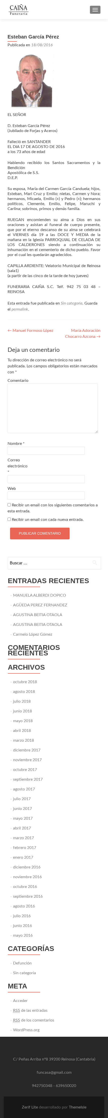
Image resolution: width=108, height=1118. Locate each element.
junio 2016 (22, 926)
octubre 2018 (25, 682)
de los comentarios (33, 1020)
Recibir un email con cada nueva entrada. (48, 520)
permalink (20, 309)
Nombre (16, 444)
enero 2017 (23, 857)
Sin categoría (71, 303)
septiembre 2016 (28, 896)
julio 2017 (22, 799)
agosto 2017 (24, 789)
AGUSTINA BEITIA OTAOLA (37, 615)
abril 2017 (22, 828)
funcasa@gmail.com (54, 1072)
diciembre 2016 (26, 867)
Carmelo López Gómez (32, 634)
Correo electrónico (17, 466)
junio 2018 (22, 711)
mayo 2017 (23, 818)
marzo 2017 (23, 838)
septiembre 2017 (28, 779)
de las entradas (30, 1010)
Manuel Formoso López (30, 331)
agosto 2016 (24, 906)
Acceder (20, 1001)
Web (12, 489)
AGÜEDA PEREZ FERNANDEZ (40, 605)
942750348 (42, 1086)
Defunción (22, 963)
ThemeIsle (77, 1107)
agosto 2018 (24, 692)
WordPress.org (26, 1030)
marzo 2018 (23, 740)
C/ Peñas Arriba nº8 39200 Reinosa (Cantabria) (54, 1059)
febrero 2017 (24, 848)
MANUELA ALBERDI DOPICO (39, 595)
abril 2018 (22, 731)
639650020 (66, 1086)
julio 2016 (22, 916)
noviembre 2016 (27, 877)
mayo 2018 (23, 721)
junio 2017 (22, 809)
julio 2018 (22, 701)
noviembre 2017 (27, 760)
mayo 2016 (23, 935)
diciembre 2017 (26, 750)
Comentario (18, 381)
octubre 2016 (25, 887)
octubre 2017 (25, 770)
